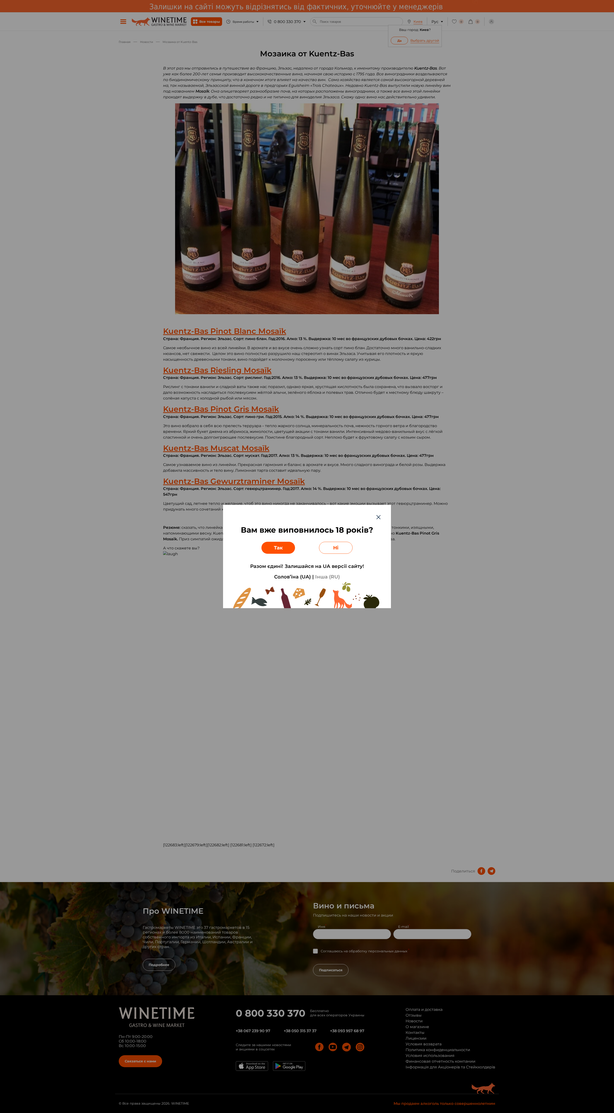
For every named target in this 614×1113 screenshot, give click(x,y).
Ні (335, 548)
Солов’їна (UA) (292, 577)
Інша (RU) (327, 577)
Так (278, 548)
